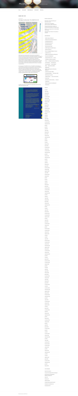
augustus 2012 (47, 233)
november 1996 (47, 345)
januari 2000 (47, 326)
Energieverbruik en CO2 (48, 57)
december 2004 (47, 294)
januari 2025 (46, 106)
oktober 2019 (47, 155)
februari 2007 (47, 281)
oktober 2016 (47, 191)
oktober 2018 (47, 169)
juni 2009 (46, 255)
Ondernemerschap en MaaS (49, 71)
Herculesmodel (53, 62)
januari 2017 (46, 186)
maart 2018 (46, 172)
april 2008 (46, 269)
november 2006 (47, 284)
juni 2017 (46, 179)
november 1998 (47, 333)
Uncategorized (47, 385)
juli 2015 (46, 206)
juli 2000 (46, 323)
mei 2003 (46, 306)
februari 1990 (47, 365)
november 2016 (47, 189)
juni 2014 (46, 218)
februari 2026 (47, 93)
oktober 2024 (47, 110)
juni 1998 (46, 338)
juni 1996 (46, 348)
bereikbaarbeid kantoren (49, 41)
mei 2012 (46, 235)
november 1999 (47, 328)
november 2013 (47, 223)
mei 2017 (46, 181)
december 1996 (47, 343)
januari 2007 (46, 282)
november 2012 (47, 230)
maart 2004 (46, 299)
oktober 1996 (47, 347)
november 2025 (47, 96)
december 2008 (47, 260)
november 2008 (47, 262)
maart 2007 (46, 279)
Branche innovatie (47, 371)
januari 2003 (46, 308)
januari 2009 (46, 259)
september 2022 (47, 137)
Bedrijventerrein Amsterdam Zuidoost (51, 39)
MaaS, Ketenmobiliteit (51, 65)
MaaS (46, 65)
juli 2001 (46, 316)
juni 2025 (46, 103)
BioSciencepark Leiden (48, 46)
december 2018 (47, 167)
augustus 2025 (47, 101)
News (45, 377)
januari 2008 (46, 274)
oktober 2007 (47, 277)
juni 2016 (46, 194)
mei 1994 (46, 355)
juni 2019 (46, 159)
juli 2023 (46, 125)
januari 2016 (46, 201)
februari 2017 (47, 184)
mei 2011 (46, 237)
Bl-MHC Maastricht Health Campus (50, 47)
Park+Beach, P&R (55, 73)
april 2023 (46, 128)
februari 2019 (47, 164)
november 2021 (47, 147)
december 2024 (47, 108)
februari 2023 (47, 132)
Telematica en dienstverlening (49, 79)
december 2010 (47, 240)
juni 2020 (46, 154)
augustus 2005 (47, 291)
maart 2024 (46, 118)
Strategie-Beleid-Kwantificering (49, 382)
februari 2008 (47, 272)
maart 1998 (46, 340)
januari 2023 (46, 133)
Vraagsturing (47, 81)
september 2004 (47, 296)
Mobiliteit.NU (47, 67)
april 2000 (46, 325)
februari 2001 (47, 318)
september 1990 (47, 362)
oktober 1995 (47, 350)
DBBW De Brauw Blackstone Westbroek (51, 54)
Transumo (57, 79)
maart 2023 (46, 130)
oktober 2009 (47, 252)
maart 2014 (46, 220)
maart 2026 (46, 91)
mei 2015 (46, 208)
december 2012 (47, 228)
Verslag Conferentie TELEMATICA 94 (29, 20)
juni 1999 (46, 330)
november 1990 (47, 360)
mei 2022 (46, 142)
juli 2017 (46, 177)
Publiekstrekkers (47, 76)
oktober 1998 (47, 335)
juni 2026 (46, 89)
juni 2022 (46, 140)
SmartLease (47, 78)
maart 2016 (46, 198)
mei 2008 (46, 267)
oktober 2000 (47, 321)
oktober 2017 (47, 176)
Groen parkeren (47, 62)
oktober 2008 (47, 264)
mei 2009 (46, 257)
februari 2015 (47, 211)
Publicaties (46, 380)
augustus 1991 (47, 357)
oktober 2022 (47, 135)
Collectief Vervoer (48, 52)
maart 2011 (46, 238)
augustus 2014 (47, 216)
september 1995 (47, 352)
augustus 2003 (47, 304)
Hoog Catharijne (47, 64)
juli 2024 (46, 113)
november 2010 (47, 242)
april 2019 (46, 162)
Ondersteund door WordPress (22, 393)
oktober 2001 (47, 313)
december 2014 (47, 213)
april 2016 (46, 196)
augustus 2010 (47, 247)
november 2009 (47, 250)
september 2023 (47, 123)
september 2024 (47, 111)
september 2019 (47, 157)
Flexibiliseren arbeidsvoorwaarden (50, 59)
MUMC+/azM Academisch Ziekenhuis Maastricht (50, 69)
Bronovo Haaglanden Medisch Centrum (51, 51)
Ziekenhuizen (47, 84)
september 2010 (47, 245)
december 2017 (47, 174)
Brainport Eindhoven (48, 49)
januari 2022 (46, 145)
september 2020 (47, 152)
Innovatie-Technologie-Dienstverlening (51, 372)
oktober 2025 (47, 98)
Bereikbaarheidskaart (48, 44)
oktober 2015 (47, 203)
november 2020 (47, 150)
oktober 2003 (47, 303)
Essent (55, 57)
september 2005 (47, 289)
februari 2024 (47, 120)
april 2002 (46, 311)
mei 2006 (46, 286)
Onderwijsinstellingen (48, 73)
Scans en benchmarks (55, 76)
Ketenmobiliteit (53, 64)
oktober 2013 (47, 225)
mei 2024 (46, 115)
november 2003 (47, 301)
